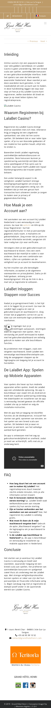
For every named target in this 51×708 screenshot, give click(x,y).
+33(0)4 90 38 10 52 (15, 2)
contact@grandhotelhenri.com (25, 4)
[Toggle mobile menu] (45, 23)
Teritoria (35, 665)
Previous (34, 41)
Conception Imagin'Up (38, 704)
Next (43, 41)
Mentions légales (23, 706)
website (27, 225)
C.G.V (34, 706)
